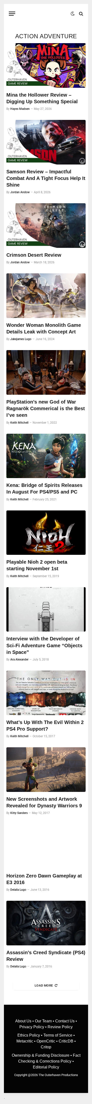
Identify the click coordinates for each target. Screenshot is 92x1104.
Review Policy (60, 1027)
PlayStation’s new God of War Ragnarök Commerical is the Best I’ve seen (45, 408)
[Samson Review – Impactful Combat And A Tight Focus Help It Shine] (46, 142)
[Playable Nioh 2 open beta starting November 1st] (46, 532)
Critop (46, 1047)
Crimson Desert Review (33, 255)
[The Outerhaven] (44, 13)
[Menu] (12, 13)
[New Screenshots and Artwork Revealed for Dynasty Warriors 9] (46, 769)
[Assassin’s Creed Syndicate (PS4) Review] (46, 923)
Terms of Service (57, 1035)
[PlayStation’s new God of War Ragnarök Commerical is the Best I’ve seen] (46, 372)
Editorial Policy (46, 1067)
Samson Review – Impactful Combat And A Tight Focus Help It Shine (45, 178)
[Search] (80, 13)
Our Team (43, 1021)
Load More (44, 985)
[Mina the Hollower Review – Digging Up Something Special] (46, 65)
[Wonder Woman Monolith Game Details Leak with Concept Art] (46, 295)
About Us (23, 1021)
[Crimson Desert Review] (46, 225)
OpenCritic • (48, 1041)
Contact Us (65, 1021)
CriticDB (66, 1041)
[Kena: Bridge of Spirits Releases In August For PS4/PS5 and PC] (46, 456)
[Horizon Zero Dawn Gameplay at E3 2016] (46, 846)
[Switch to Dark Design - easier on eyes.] (72, 14)
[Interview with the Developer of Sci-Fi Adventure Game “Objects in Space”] (46, 609)
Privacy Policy (31, 1027)
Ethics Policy (29, 1035)
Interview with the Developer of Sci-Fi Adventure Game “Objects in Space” (44, 645)
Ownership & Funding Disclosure (41, 1055)
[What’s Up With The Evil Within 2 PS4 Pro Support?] (46, 693)
